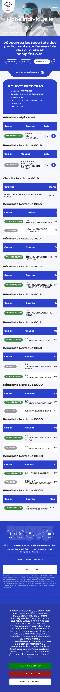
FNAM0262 (11, 165)
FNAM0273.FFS (14, 285)
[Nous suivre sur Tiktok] (40, 534)
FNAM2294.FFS (14, 508)
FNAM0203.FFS (14, 221)
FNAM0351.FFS (13, 473)
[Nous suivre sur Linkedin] (50, 534)
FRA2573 (10, 366)
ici (11, 587)
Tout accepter (30, 666)
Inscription (30, 569)
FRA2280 (11, 482)
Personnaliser (30, 682)
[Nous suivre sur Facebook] (11, 534)
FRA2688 (11, 448)
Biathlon (26, 61)
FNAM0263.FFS (14, 257)
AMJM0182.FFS (13, 136)
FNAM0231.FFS (13, 402)
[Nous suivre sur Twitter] (20, 534)
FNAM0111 (11, 230)
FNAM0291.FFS (13, 438)
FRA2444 (10, 411)
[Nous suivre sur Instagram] (30, 534)
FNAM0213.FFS (13, 376)
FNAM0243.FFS (14, 313)
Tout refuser (30, 674)
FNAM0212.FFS (13, 340)
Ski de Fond (42, 61)
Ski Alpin (11, 61)
